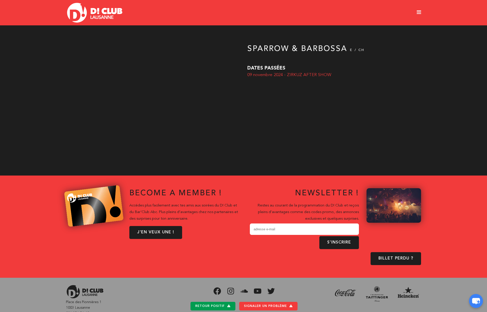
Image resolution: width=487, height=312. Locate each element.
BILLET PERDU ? (395, 258)
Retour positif (210, 306)
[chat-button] (476, 301)
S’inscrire (339, 242)
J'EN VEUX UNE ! (155, 232)
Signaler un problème (265, 306)
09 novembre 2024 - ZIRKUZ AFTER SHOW (289, 75)
